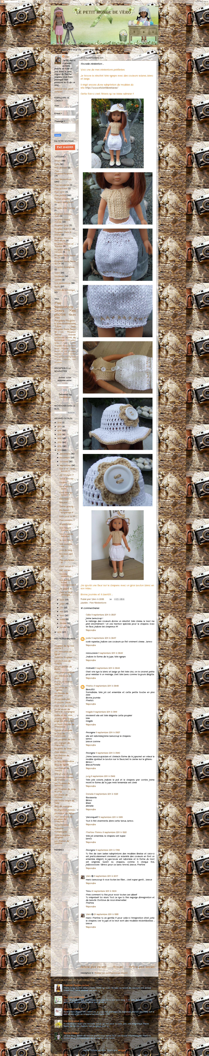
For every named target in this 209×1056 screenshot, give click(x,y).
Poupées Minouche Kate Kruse (63, 239)
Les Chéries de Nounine (61, 756)
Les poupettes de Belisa (63, 668)
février (63, 623)
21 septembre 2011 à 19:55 (106, 914)
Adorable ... (64, 498)
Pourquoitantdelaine (64, 809)
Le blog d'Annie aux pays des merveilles (64, 719)
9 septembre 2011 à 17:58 (108, 850)
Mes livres (59, 192)
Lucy (88, 776)
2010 (59, 632)
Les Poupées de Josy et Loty (64, 790)
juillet (63, 603)
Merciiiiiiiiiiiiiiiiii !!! (67, 520)
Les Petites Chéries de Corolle (63, 778)
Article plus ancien (142, 967)
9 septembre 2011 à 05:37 (104, 614)
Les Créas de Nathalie (61, 796)
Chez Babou (60, 752)
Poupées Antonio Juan (62, 215)
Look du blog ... (66, 550)
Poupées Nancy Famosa (62, 251)
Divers (57, 160)
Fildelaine (58, 828)
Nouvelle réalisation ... (66, 575)
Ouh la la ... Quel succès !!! (67, 470)
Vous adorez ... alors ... (66, 487)
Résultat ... (64, 502)
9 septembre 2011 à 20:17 (106, 876)
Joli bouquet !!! (66, 475)
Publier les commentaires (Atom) (111, 973)
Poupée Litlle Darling (64, 208)
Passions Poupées (63, 657)
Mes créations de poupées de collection (63, 819)
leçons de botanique (64, 290)
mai (62, 611)
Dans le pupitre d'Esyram (62, 836)
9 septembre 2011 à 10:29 (106, 794)
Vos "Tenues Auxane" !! (65, 529)
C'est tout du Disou (63, 706)
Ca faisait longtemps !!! (66, 511)
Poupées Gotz (61, 225)
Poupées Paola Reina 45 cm (65, 262)
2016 (59, 430)
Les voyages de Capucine (62, 744)
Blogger (122, 1050)
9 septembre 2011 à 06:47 (104, 638)
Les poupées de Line (64, 739)
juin (62, 607)
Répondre (91, 630)
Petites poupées (62, 199)
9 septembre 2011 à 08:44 (110, 653)
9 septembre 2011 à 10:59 (111, 817)
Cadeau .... (64, 482)
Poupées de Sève (62, 748)
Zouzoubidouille (62, 699)
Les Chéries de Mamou (61, 769)
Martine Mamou (94, 832)
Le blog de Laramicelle (60, 735)
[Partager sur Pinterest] (123, 599)
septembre (65, 465)
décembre (65, 453)
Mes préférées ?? (66, 561)
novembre (65, 457)
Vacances (59, 276)
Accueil (118, 967)
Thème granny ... (67, 506)
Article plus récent (93, 967)
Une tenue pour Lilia (73, 1021)
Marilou (90, 685)
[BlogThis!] (117, 599)
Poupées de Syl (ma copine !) (64, 647)
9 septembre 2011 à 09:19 (105, 711)
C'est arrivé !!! (66, 566)
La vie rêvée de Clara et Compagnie (64, 710)
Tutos (57, 272)
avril (62, 615)
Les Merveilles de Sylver (63, 653)
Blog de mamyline (63, 806)
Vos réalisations (62, 283)
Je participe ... (66, 524)
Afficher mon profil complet (63, 90)
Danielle (90, 794)
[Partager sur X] (119, 599)
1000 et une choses (63, 774)
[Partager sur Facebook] (121, 599)
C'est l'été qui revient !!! (65, 493)
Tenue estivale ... (67, 478)
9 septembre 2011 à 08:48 (106, 685)
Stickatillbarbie (61, 825)
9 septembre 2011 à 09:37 (108, 732)
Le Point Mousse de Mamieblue (64, 725)
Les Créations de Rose (63, 677)
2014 (59, 438)
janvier (63, 627)
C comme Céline (62, 702)
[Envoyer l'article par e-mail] (110, 599)
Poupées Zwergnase (64, 267)
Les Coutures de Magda (62, 662)
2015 (59, 434)
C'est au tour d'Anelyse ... (65, 593)
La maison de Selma (64, 813)
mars (63, 619)
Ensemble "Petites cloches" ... (77, 985)
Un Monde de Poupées (61, 694)
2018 (59, 422)
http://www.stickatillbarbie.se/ (101, 87)
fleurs (57, 286)
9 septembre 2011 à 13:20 (115, 832)
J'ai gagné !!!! (65, 588)
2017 (59, 426)
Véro (88, 876)
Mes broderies (61, 185)
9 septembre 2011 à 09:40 (108, 753)
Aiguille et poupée (63, 730)
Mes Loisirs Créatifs (64, 672)
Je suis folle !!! (66, 540)
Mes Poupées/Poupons (63, 172)
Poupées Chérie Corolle (62, 221)
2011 (59, 450)
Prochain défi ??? (66, 555)
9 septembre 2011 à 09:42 (103, 776)
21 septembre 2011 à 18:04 (104, 891)
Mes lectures (60, 188)
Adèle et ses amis (63, 715)
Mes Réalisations (97, 602)
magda (89, 711)
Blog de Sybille (61, 764)
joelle (88, 638)
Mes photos (60, 195)
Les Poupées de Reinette (62, 784)
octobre (64, 461)
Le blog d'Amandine (64, 761)
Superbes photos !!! (73, 1009)
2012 (59, 446)
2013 (59, 442)
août (62, 599)
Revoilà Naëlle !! (71, 1033)
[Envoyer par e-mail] (115, 599)
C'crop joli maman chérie (63, 683)
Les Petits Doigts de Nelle (64, 801)
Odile (88, 614)
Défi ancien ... (65, 570)
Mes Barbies (60, 167)
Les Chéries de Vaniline (61, 842)
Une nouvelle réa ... (65, 545)
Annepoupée (60, 831)
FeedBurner (65, 397)
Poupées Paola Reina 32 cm (65, 256)
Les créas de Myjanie (60, 688)
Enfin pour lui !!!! (67, 516)
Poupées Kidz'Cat (63, 229)
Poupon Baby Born (63, 202)
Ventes (57, 279)
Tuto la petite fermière (66, 535)
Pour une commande (74, 997)
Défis (56, 164)
